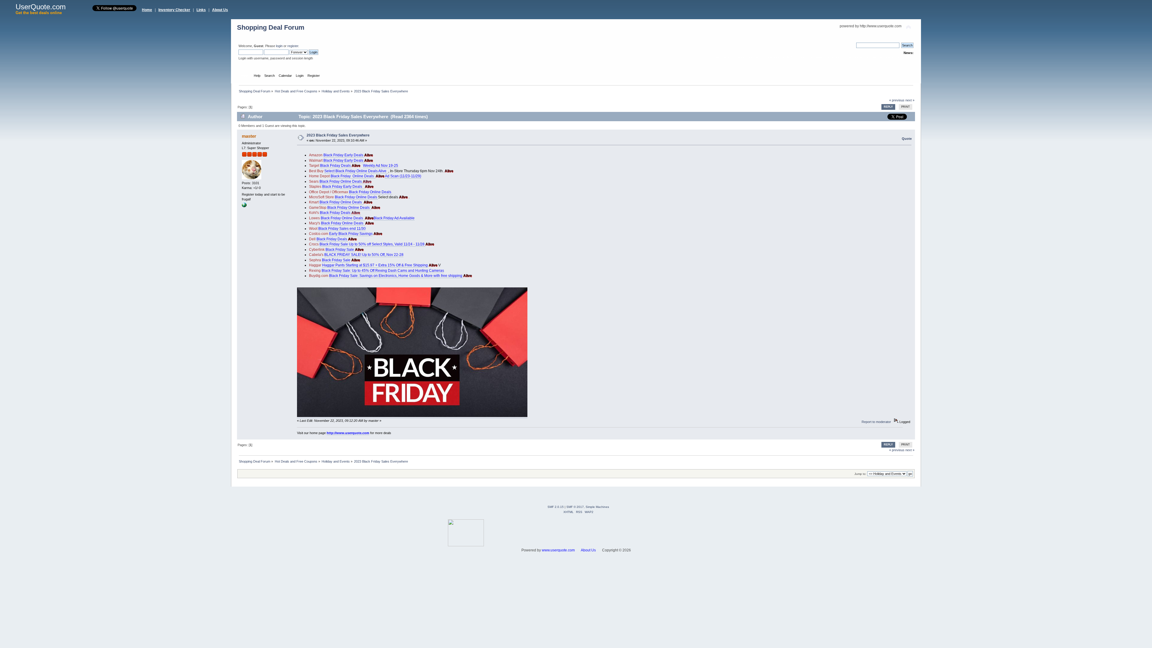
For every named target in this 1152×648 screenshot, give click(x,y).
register (292, 46)
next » (909, 100)
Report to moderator (876, 422)
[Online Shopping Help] (244, 206)
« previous (896, 100)
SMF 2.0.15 (556, 506)
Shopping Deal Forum (270, 27)
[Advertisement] (594, 532)
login (279, 46)
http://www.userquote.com (348, 433)
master (249, 136)
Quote (907, 138)
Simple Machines (597, 506)
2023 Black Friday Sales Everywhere (338, 135)
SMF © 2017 (575, 506)
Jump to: (860, 474)
